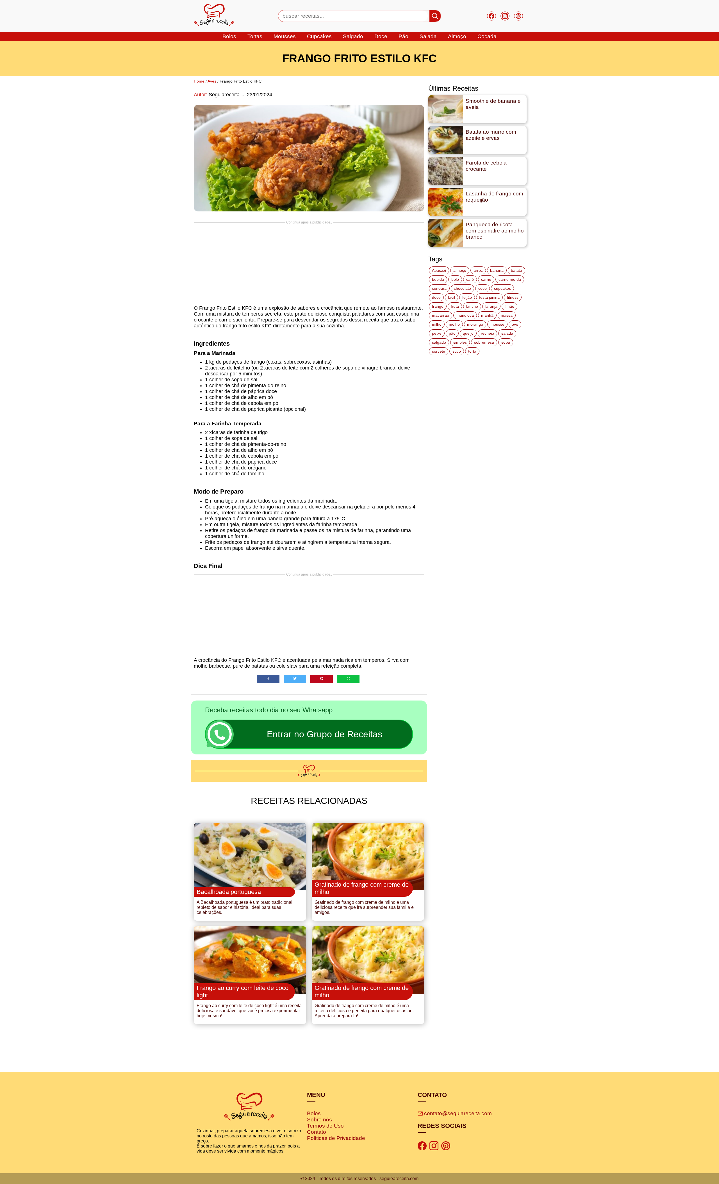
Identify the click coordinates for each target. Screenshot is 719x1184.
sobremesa (484, 342)
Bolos (314, 1113)
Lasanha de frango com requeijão (494, 197)
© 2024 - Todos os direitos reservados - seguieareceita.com (359, 1178)
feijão (467, 297)
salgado (353, 36)
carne (486, 279)
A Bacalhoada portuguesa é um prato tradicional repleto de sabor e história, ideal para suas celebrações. (244, 907)
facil (451, 297)
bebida (438, 279)
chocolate (462, 288)
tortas (254, 36)
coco (482, 288)
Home (199, 81)
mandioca (465, 315)
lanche (472, 306)
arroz (478, 270)
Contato (316, 1132)
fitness (512, 297)
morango (475, 324)
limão (509, 306)
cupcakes (319, 36)
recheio (487, 333)
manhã (487, 315)
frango (437, 306)
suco (456, 351)
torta (472, 351)
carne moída (510, 279)
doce (380, 36)
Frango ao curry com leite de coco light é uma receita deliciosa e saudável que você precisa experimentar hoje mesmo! (249, 1010)
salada (428, 36)
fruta (455, 306)
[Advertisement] (309, 263)
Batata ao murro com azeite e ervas (491, 135)
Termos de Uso (325, 1126)
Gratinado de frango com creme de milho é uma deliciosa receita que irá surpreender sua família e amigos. (364, 907)
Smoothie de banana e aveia (493, 104)
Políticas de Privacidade (336, 1138)
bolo (455, 279)
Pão (403, 36)
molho (454, 324)
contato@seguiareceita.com (458, 1113)
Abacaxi (439, 270)
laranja (491, 306)
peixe (437, 333)
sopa (505, 342)
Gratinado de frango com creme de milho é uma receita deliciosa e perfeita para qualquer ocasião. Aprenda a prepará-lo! (364, 1010)
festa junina (489, 297)
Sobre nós (319, 1120)
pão (452, 333)
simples (460, 342)
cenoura (439, 288)
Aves (212, 81)
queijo (468, 333)
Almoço (457, 36)
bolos (229, 36)
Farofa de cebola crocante (486, 166)
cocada (487, 36)
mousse (497, 324)
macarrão (440, 315)
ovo (515, 324)
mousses (285, 36)
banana (497, 270)
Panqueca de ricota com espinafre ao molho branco (495, 231)
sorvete (438, 351)
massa (507, 315)
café (470, 279)
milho (437, 324)
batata (516, 270)
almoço (459, 270)
